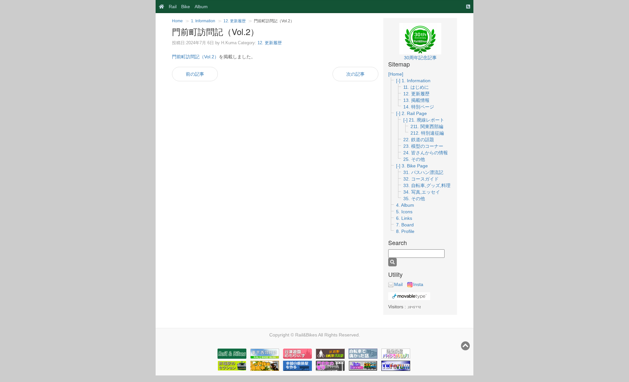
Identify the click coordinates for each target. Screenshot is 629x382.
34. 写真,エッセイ (421, 192)
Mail (398, 284)
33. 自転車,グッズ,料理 (426, 185)
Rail (173, 6)
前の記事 (195, 74)
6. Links (404, 218)
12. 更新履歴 (234, 21)
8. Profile (405, 231)
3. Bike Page (415, 165)
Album (201, 6)
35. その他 (414, 198)
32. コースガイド (421, 178)
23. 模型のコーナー (423, 146)
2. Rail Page (414, 113)
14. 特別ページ (418, 106)
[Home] (160, 6)
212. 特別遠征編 (427, 133)
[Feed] (466, 6)
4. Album (405, 205)
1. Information (203, 21)
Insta (418, 284)
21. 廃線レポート (426, 120)
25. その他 (414, 159)
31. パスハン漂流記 (423, 172)
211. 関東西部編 (426, 126)
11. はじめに (416, 87)
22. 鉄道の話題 (418, 139)
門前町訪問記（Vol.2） (195, 56)
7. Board (405, 224)
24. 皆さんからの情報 (425, 152)
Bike (185, 6)
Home (177, 21)
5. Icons (404, 211)
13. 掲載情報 (416, 100)
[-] (399, 80)
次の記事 (355, 74)
